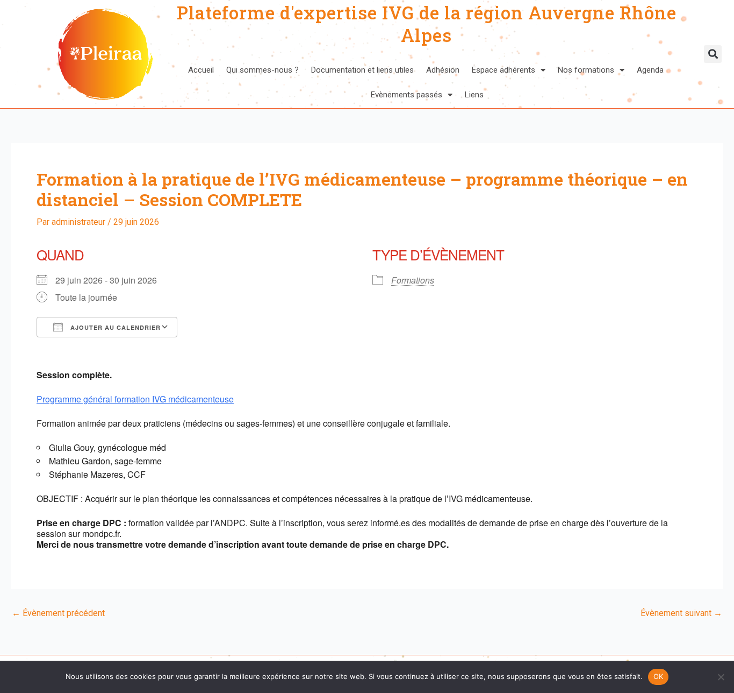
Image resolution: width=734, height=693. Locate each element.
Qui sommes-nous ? (262, 70)
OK (658, 676)
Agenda (650, 70)
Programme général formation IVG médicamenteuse (135, 399)
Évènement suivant (681, 613)
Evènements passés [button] (406, 95)
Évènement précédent (58, 613)
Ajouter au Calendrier (114, 327)
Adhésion (442, 70)
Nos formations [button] (586, 70)
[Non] (720, 676)
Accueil (201, 70)
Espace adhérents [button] (503, 70)
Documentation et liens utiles (362, 70)
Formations (412, 280)
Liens (474, 95)
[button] (713, 54)
